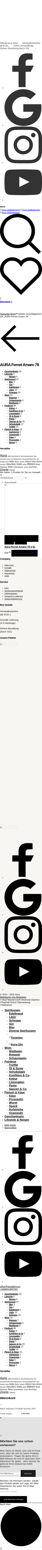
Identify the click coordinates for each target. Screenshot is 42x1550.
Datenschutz (10, 570)
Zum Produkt (24, 553)
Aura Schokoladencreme (29, 459)
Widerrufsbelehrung (13, 599)
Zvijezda (12, 470)
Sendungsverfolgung (13, 591)
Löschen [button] (25, 1413)
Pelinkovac (3, 467)
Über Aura (9, 565)
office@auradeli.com (10, 1286)
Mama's (31, 464)
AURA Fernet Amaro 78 (14, 456)
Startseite (5, 314)
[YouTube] (23, 200)
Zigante (4, 469)
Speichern (28, 1473)
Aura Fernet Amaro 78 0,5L (19, 546)
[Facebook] (23, 88)
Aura (3, 455)
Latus (24, 464)
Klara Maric (11, 464)
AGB (6, 576)
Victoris (26, 467)
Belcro (17, 461)
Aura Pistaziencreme (16, 459)
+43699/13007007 (9, 1289)
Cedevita (22, 461)
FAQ (6, 588)
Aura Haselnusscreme (27, 456)
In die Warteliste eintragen (13, 1499)
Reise (10, 467)
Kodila (19, 464)
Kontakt (7, 568)
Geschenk (3, 464)
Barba (11, 461)
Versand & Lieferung (13, 596)
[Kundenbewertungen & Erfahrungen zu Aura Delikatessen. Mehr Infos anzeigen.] (21, 838)
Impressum (9, 573)
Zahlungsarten (10, 593)
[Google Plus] (23, 125)
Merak (38, 464)
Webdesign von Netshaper (13, 997)
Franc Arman (36, 461)
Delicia (28, 461)
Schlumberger (18, 467)
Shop (12, 314)
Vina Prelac (33, 467)
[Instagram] (23, 162)
